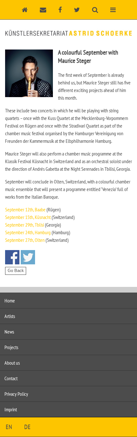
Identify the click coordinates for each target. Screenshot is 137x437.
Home (9, 300)
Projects (11, 347)
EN (9, 427)
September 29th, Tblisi (24, 225)
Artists (9, 316)
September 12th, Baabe (25, 209)
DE (27, 427)
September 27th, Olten (25, 240)
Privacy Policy (16, 394)
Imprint (10, 409)
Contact (11, 378)
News (9, 331)
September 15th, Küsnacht (28, 217)
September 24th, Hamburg (28, 232)
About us (12, 363)
